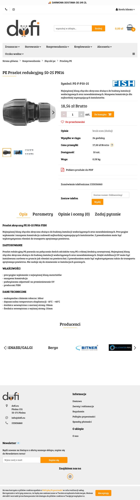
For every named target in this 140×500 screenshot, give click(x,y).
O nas (75, 435)
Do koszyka (100, 114)
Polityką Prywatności (52, 490)
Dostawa (77, 401)
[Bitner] (87, 347)
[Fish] (124, 83)
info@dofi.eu (18, 417)
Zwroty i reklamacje (83, 406)
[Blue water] (121, 347)
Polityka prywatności (84, 416)
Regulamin (78, 411)
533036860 (17, 423)
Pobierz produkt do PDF (79, 169)
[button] (79, 394)
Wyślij (97, 201)
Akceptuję (103, 493)
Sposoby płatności (82, 421)
